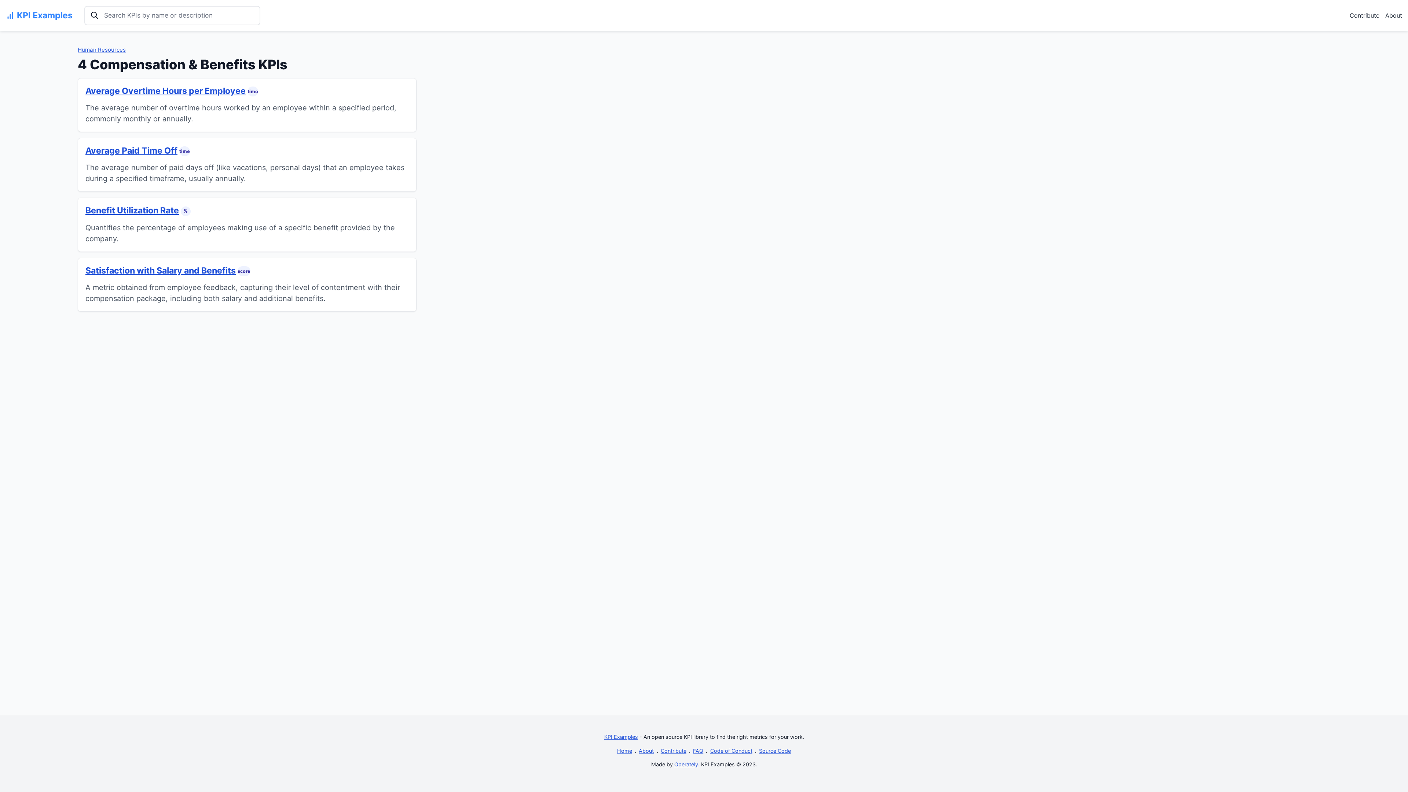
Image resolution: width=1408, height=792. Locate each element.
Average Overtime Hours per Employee (165, 91)
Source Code (775, 751)
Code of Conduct (731, 751)
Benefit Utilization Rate (132, 210)
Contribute (1364, 15)
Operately (686, 764)
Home (624, 751)
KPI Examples (621, 737)
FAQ (698, 751)
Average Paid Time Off (131, 151)
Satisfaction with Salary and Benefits (160, 270)
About (1393, 15)
